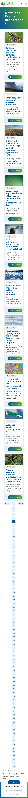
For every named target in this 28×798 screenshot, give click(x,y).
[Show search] (22, 3)
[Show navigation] (26, 3)
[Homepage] (7, 4)
